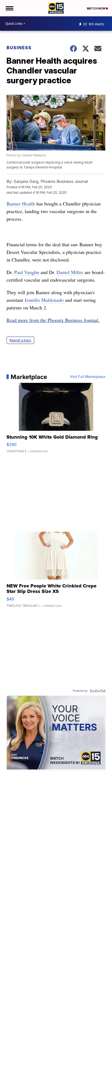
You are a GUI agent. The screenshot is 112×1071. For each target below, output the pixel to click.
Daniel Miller (70, 272)
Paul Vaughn (26, 272)
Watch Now (96, 8)
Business (20, 47)
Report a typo (20, 340)
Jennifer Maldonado (44, 300)
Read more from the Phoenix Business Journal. (53, 320)
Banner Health (21, 203)
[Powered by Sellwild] (97, 691)
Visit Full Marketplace (87, 377)
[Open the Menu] (9, 8)
